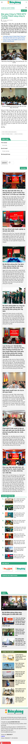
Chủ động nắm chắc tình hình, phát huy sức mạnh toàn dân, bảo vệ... (20, 529)
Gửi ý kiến (23, 168)
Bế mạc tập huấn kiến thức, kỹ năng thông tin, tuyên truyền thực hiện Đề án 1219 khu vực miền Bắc (14, 192)
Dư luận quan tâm (7, 496)
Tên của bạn (4, 142)
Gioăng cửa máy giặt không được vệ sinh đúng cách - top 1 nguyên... (20, 699)
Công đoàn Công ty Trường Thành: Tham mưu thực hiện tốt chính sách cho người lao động (14, 37)
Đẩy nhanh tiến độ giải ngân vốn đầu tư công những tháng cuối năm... (20, 542)
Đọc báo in (5, 563)
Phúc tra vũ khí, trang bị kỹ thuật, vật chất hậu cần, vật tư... (19, 522)
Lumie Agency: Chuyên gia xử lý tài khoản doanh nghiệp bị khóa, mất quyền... (20, 657)
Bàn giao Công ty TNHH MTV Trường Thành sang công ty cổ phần (13, 16)
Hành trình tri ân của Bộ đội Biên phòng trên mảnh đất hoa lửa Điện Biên (20, 632)
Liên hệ (3, 736)
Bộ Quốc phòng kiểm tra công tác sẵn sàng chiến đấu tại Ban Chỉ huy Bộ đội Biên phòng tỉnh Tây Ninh (14, 308)
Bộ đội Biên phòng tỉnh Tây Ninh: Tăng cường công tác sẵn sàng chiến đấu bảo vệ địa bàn (13, 266)
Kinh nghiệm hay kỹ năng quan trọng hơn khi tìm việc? (20, 690)
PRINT (24, 10)
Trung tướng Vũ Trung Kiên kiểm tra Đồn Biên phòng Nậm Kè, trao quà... (19, 508)
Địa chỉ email (4, 148)
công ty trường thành (7, 134)
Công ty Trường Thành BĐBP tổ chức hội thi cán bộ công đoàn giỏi (14, 40)
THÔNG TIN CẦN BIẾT (8, 652)
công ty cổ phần (18, 134)
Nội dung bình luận (5, 154)
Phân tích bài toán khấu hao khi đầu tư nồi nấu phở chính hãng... (20, 674)
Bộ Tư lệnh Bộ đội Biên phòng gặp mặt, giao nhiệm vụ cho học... (19, 500)
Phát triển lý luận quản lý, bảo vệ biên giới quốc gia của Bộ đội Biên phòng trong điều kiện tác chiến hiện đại (14, 431)
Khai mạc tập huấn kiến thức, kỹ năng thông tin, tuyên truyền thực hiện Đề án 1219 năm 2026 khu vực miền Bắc (14, 470)
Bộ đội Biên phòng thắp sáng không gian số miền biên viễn (12, 613)
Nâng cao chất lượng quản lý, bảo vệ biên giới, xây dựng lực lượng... (20, 535)
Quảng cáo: (7, 734)
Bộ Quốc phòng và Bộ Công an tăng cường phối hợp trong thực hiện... (19, 515)
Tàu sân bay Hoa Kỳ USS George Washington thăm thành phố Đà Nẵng (20, 549)
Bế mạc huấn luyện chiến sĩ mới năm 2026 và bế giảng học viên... (19, 556)
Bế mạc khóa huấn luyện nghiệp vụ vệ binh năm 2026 (14, 230)
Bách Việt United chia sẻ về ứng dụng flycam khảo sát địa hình (20, 665)
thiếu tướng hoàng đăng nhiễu (9, 131)
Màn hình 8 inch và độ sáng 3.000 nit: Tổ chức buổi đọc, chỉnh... (20, 682)
